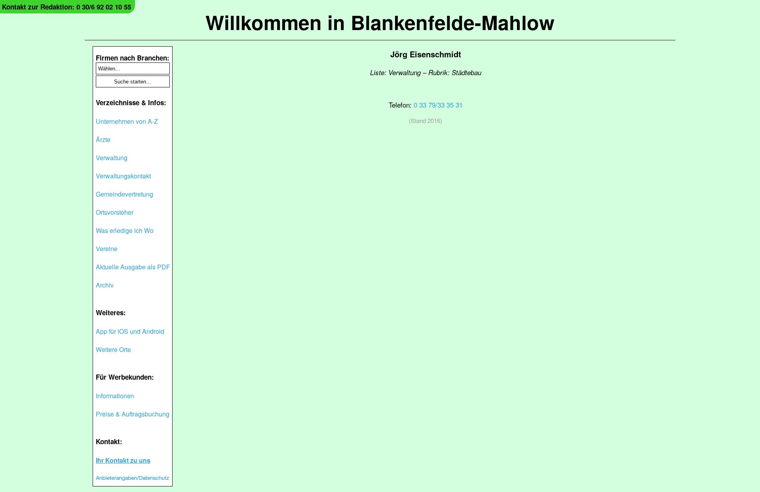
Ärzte (103, 139)
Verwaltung (111, 157)
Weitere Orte (113, 349)
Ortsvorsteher (114, 212)
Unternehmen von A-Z (127, 121)
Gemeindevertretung (124, 194)
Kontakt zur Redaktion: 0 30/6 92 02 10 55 (66, 6)
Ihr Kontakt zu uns (123, 460)
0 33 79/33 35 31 (438, 105)
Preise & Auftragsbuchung (132, 413)
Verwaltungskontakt (123, 175)
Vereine (107, 248)
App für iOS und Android (130, 331)
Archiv (105, 285)
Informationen (115, 395)
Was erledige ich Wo (125, 230)
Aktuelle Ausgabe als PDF (133, 266)
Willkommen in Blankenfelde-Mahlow (380, 22)
